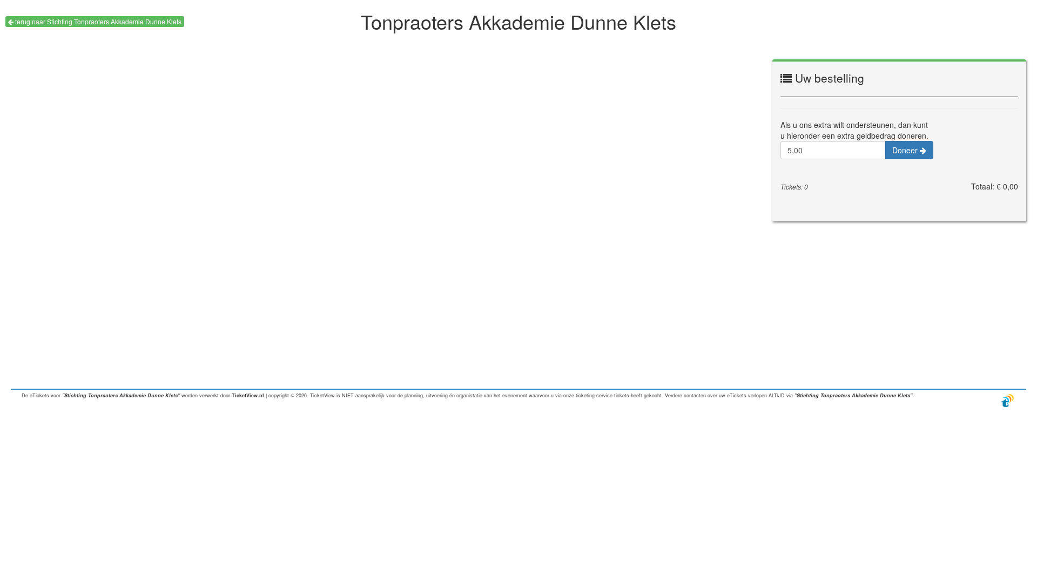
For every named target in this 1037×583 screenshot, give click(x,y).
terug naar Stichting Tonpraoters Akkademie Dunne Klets (97, 21)
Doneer (906, 150)
